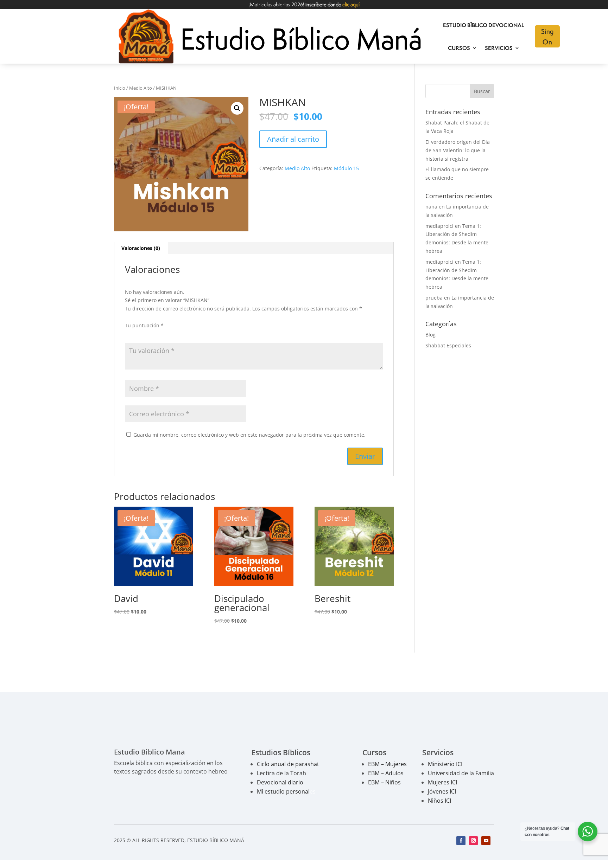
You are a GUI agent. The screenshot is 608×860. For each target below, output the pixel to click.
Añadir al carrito (293, 139)
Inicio (119, 88)
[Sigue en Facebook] (461, 840)
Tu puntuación (144, 325)
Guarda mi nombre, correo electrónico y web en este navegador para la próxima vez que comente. (249, 434)
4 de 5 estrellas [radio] (158, 334)
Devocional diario (280, 782)
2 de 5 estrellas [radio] (139, 334)
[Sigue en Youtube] (485, 840)
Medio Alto (140, 88)
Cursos (459, 47)
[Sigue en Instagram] (473, 840)
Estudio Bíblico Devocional (483, 24)
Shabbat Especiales (448, 345)
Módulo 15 (346, 168)
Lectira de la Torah (281, 773)
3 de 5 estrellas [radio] (149, 334)
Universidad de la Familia (461, 773)
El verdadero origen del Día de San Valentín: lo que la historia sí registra (457, 150)
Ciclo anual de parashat (288, 764)
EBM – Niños (384, 782)
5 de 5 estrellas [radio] (168, 334)
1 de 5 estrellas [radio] (129, 334)
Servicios (499, 47)
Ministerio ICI (445, 764)
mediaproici (439, 226)
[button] (237, 108)
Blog (430, 334)
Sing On (547, 36)
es (286, 791)
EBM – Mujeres (387, 764)
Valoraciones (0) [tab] (140, 248)
